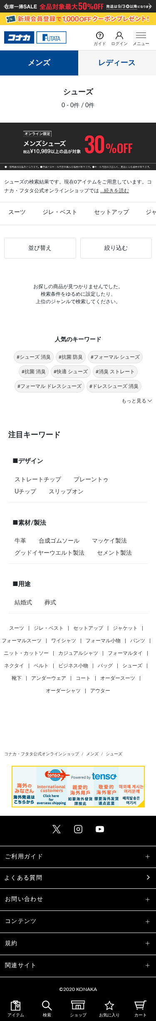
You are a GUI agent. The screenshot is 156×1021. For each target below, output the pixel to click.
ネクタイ (14, 665)
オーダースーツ (117, 678)
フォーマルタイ (125, 653)
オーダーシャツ (63, 690)
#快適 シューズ (71, 371)
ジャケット (125, 628)
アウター (100, 690)
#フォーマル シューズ (115, 357)
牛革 (20, 541)
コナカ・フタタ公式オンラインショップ (41, 754)
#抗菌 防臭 (71, 357)
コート (83, 678)
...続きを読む (114, 190)
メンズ (39, 63)
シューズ (132, 665)
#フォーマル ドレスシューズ (49, 386)
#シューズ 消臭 (34, 357)
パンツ (137, 640)
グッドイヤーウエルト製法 (49, 553)
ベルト (41, 665)
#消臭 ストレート (115, 371)
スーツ (17, 212)
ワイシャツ (63, 640)
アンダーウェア (48, 678)
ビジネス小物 (73, 665)
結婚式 (23, 603)
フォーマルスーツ (22, 640)
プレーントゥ (91, 480)
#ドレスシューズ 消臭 (114, 386)
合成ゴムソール (59, 541)
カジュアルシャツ (78, 653)
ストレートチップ (38, 480)
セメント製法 (114, 553)
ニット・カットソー (26, 653)
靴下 (17, 678)
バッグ (105, 665)
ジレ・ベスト (59, 212)
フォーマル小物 (103, 640)
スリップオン (66, 492)
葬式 (50, 603)
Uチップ (25, 492)
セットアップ (111, 212)
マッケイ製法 (109, 541)
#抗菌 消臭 (34, 371)
